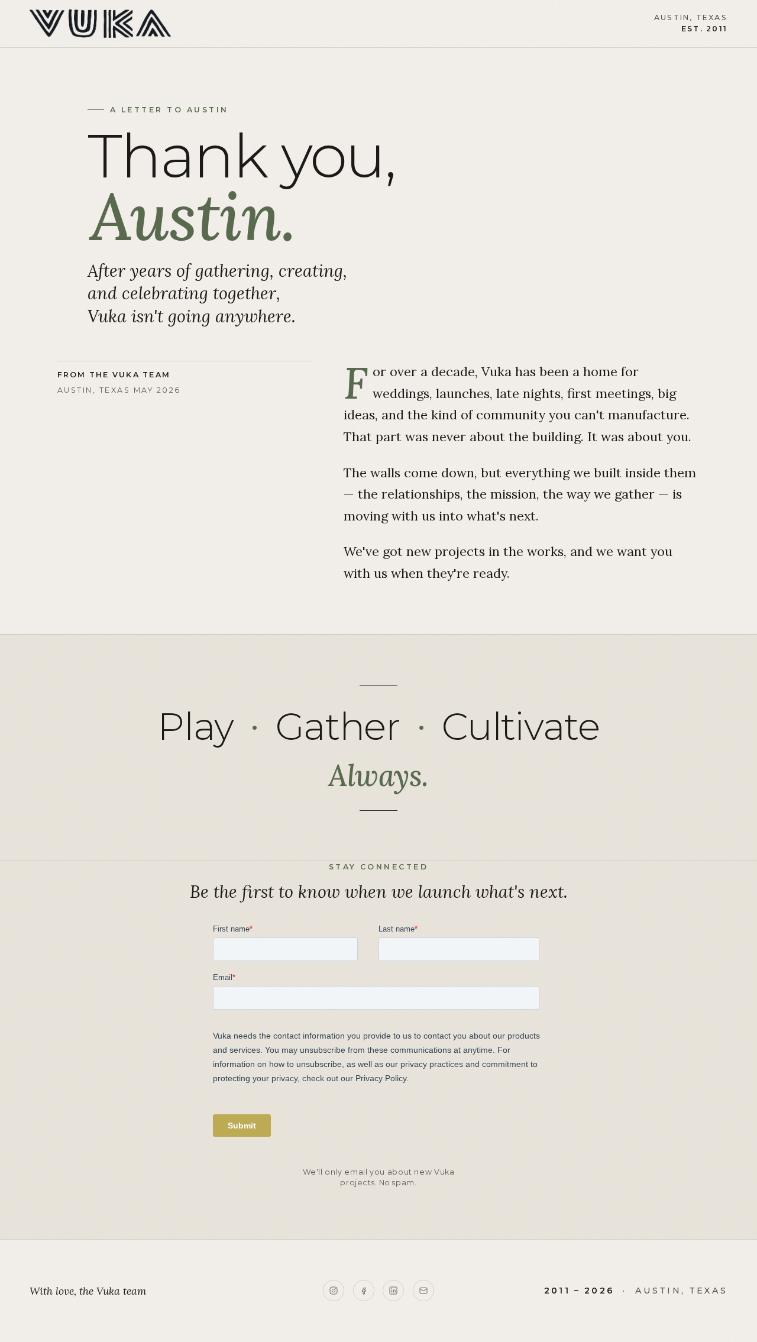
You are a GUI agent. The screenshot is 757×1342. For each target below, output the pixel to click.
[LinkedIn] (393, 1290)
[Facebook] (363, 1290)
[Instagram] (333, 1290)
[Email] (423, 1290)
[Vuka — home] (100, 23)
